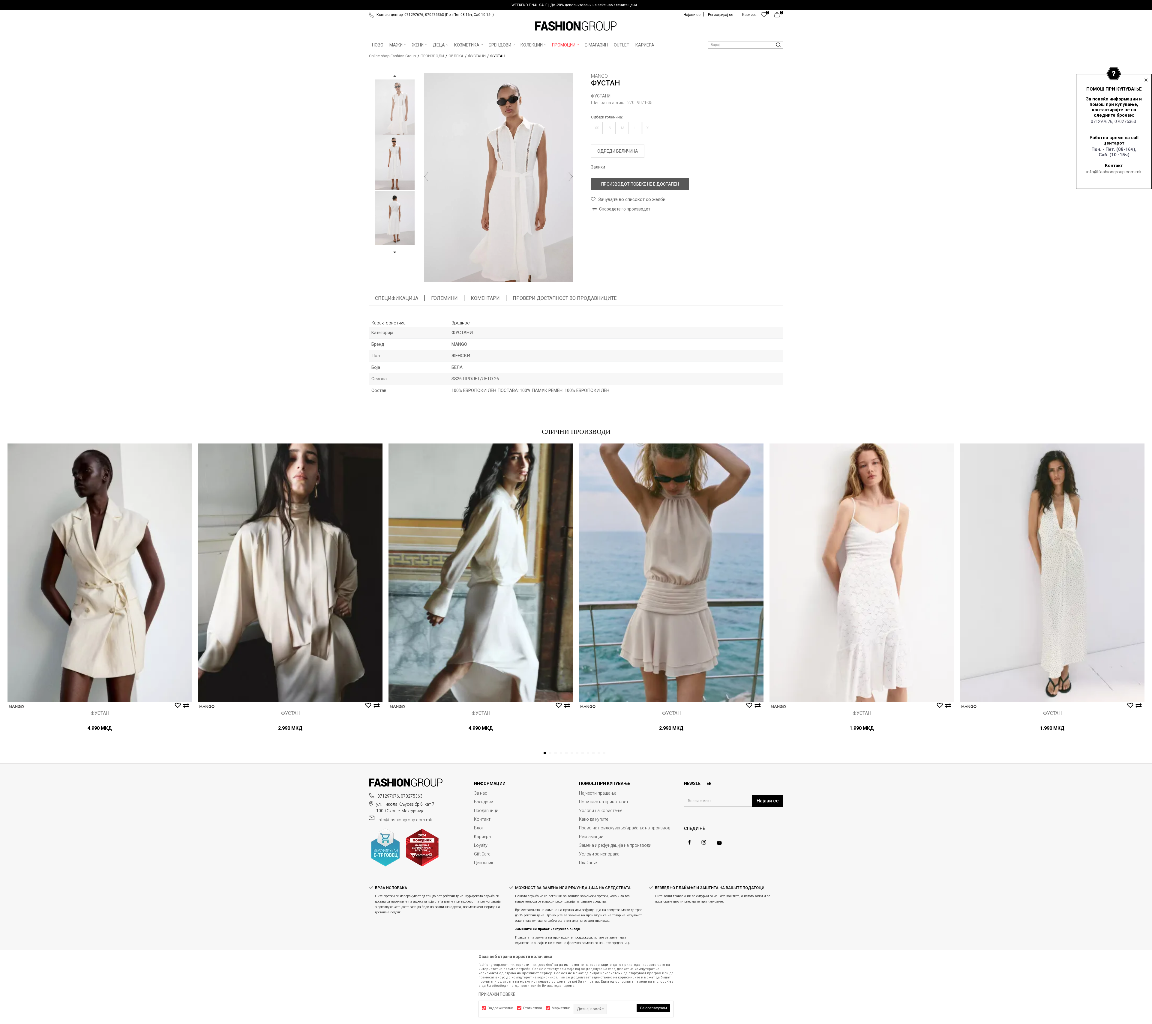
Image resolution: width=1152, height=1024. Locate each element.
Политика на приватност (603, 801)
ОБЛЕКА (456, 56)
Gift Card (482, 854)
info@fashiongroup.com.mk (1114, 172)
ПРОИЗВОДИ (432, 56)
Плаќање (588, 862)
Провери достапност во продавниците (564, 298)
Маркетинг (561, 1008)
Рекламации (591, 836)
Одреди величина (617, 151)
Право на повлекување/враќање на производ (624, 827)
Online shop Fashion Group (392, 56)
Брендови (483, 801)
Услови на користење (600, 810)
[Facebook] (689, 842)
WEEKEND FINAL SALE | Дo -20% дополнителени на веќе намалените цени (574, 5)
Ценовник (483, 862)
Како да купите (593, 819)
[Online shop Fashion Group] (576, 26)
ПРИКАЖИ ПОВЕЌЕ (496, 994)
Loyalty (481, 845)
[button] (745, 45)
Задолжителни (500, 1008)
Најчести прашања (597, 793)
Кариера (482, 836)
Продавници (486, 810)
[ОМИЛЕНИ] (764, 16)
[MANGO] (16, 706)
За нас (480, 793)
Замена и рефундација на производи (615, 845)
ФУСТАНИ (477, 56)
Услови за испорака (599, 854)
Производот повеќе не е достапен (640, 184)
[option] (576, 5)
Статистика (532, 1008)
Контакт (482, 819)
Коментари (485, 298)
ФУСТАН (100, 713)
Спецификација (396, 298)
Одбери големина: (607, 117)
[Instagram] (703, 842)
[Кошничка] (779, 16)
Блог (479, 827)
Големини (444, 298)
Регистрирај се (720, 15)
